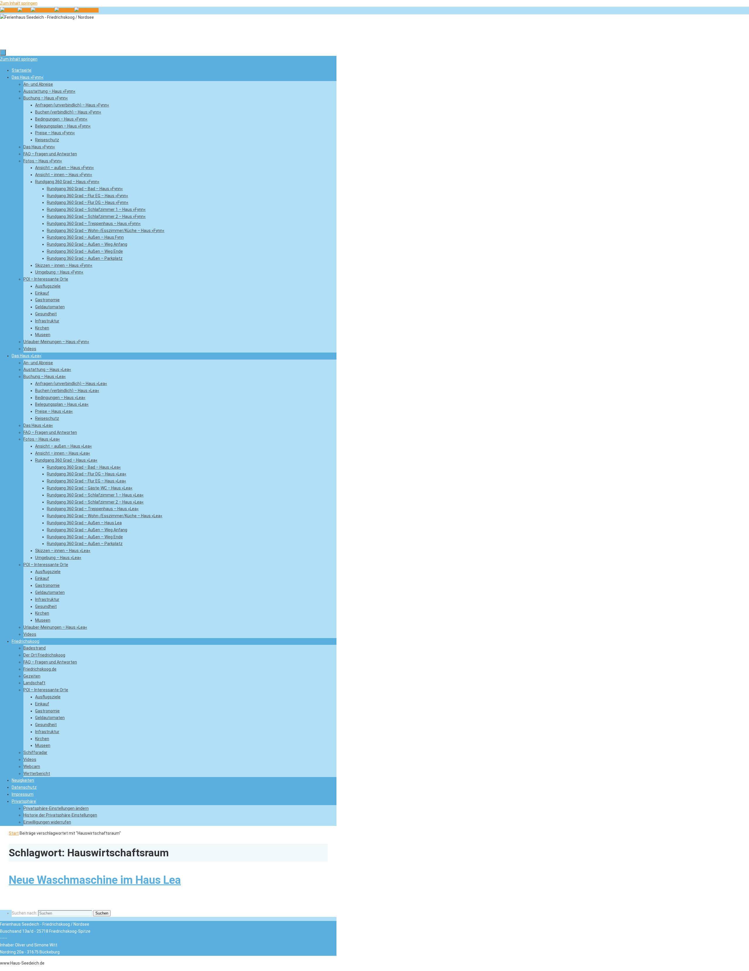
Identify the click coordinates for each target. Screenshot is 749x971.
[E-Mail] (24, 10)
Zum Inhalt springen (18, 3)
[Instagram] (86, 10)
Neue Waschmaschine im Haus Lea (95, 880)
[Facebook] (42, 10)
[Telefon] (9, 10)
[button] (24, 801)
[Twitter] (64, 10)
